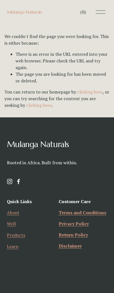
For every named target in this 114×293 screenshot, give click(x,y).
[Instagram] (9, 181)
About (13, 212)
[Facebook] (18, 181)
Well (11, 224)
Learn (13, 246)
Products (16, 235)
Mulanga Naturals (24, 12)
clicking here (90, 92)
